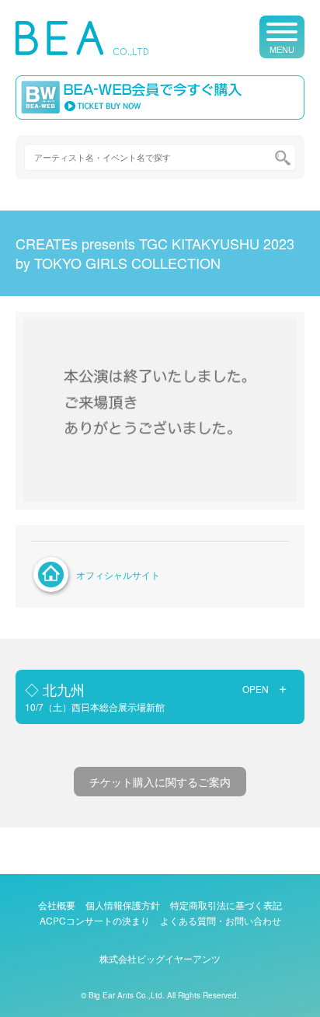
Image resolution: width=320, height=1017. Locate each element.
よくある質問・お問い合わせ (220, 920)
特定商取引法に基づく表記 (226, 904)
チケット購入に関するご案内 (160, 781)
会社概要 (56, 904)
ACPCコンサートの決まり (95, 920)
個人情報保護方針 (122, 904)
